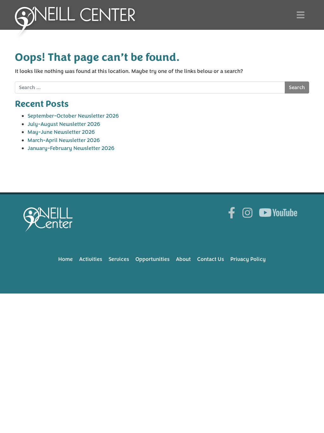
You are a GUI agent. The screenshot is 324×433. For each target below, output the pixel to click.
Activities (90, 259)
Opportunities (152, 259)
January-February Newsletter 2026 (71, 148)
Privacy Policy (248, 259)
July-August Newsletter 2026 (64, 124)
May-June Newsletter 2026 (61, 132)
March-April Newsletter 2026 (64, 140)
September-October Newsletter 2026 (73, 116)
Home (65, 259)
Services (119, 259)
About (183, 259)
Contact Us (210, 259)
